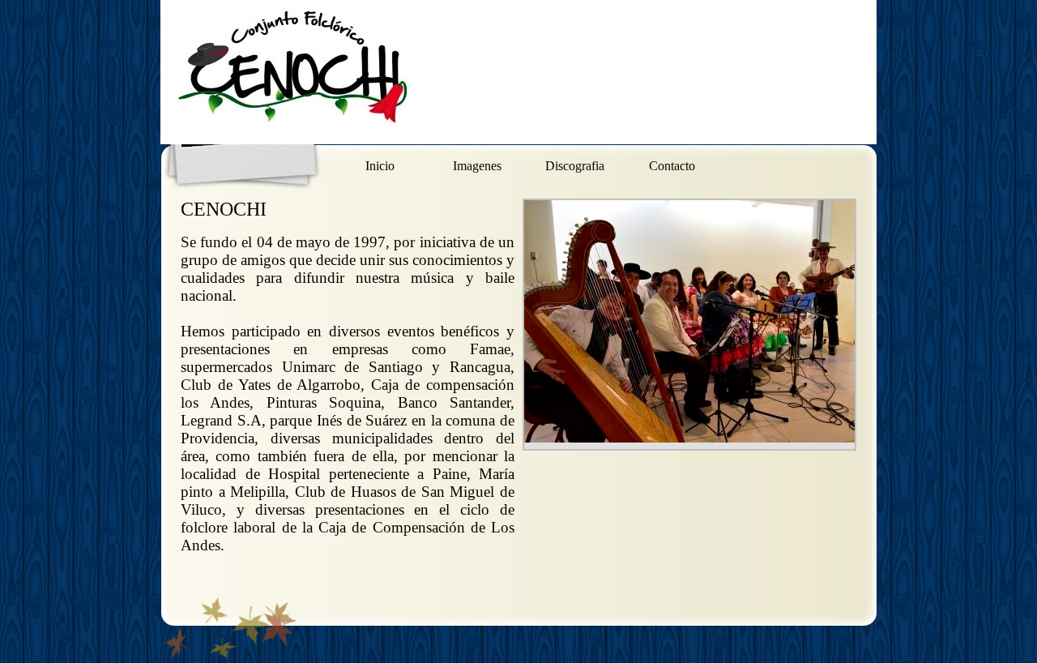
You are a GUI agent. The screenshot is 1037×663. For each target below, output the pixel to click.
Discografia (574, 166)
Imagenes (477, 166)
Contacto (672, 166)
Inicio (380, 166)
